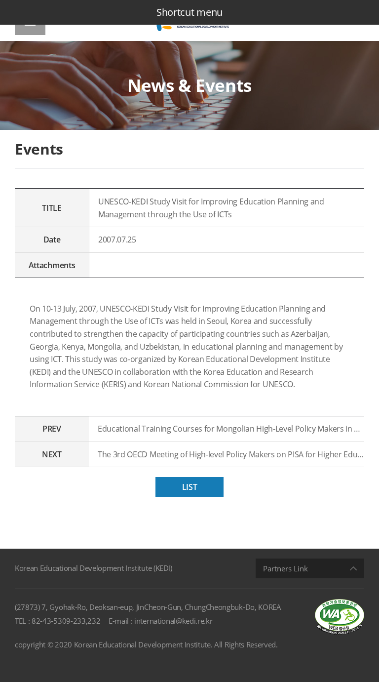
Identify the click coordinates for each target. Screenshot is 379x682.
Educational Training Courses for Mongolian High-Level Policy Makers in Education (231, 428)
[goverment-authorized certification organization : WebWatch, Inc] (339, 616)
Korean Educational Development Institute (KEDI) (93, 568)
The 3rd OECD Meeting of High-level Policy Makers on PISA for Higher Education (231, 454)
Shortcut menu (189, 12)
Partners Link (285, 568)
